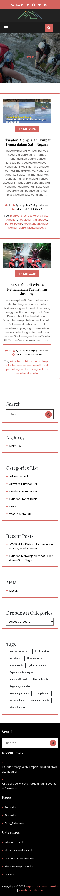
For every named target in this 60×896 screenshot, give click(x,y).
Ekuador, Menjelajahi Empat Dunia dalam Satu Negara (27, 142)
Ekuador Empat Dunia (23, 499)
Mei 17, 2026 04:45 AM (29, 209)
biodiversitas (18, 216)
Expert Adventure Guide (42, 886)
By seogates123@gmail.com (32, 205)
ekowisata (34, 216)
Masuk (13, 591)
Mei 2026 (15, 446)
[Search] (48, 414)
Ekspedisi (10, 815)
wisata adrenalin (27, 373)
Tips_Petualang (14, 823)
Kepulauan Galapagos (32, 220)
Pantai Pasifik (13, 224)
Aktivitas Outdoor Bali (23, 484)
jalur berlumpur (16, 365)
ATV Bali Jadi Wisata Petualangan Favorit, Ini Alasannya (27, 289)
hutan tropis (42, 361)
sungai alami (40, 369)
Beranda (10, 807)
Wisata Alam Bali (20, 514)
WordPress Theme (31, 890)
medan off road (37, 365)
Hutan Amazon (35, 658)
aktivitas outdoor (21, 361)
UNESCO (14, 506)
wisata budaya (36, 228)
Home (30, 57)
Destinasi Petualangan (23, 491)
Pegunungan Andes (36, 224)
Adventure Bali (18, 476)
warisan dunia (17, 228)
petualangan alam (18, 369)
